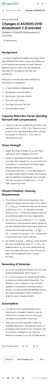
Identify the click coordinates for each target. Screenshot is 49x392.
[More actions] (46, 3)
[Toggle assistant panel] (42, 4)
